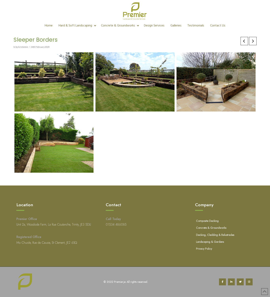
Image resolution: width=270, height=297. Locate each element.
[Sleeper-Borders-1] (53, 143)
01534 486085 (116, 224)
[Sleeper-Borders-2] (216, 81)
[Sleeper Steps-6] (53, 81)
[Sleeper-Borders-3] (135, 81)
